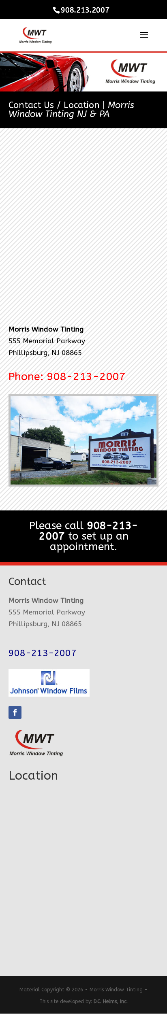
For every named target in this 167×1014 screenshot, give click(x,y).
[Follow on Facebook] (15, 712)
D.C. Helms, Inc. (111, 1001)
